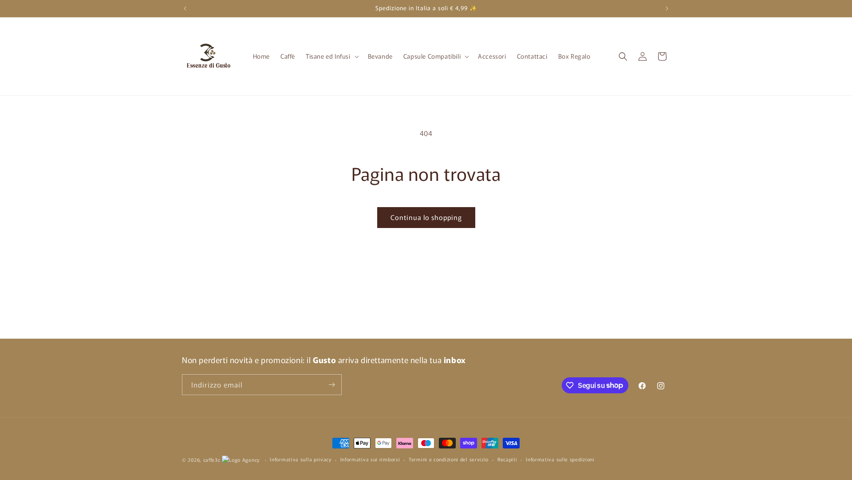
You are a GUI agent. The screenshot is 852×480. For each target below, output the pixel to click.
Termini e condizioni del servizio (449, 459)
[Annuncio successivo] (667, 8)
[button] (331, 56)
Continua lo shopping (426, 217)
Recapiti (507, 459)
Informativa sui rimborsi (370, 459)
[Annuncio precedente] (185, 8)
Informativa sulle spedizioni (560, 459)
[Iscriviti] (331, 384)
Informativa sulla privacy (300, 459)
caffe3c (212, 459)
